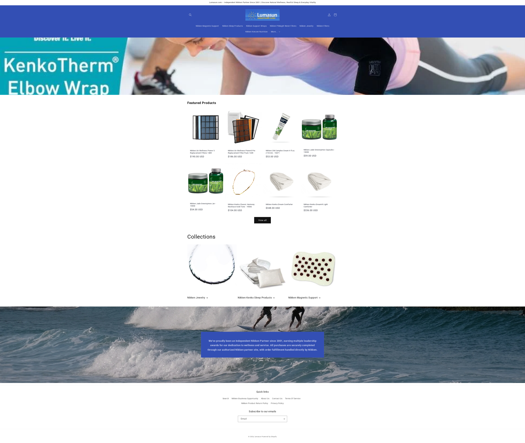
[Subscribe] (284, 419)
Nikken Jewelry (196, 297)
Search (226, 398)
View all (262, 220)
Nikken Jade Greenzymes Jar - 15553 (203, 205)
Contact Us (277, 398)
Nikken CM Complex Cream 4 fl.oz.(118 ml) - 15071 (280, 152)
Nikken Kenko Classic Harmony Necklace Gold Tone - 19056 (241, 205)
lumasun (258, 437)
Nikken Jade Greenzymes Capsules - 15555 (319, 151)
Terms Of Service (293, 398)
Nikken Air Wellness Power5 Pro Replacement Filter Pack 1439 (241, 152)
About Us (265, 398)
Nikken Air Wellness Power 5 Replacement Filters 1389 (202, 152)
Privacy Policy (277, 403)
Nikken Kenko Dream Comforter (279, 204)
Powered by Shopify (269, 437)
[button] (190, 15)
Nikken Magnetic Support (303, 297)
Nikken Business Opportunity (245, 398)
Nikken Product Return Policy (254, 403)
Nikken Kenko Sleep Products (255, 297)
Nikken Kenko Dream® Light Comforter (316, 205)
